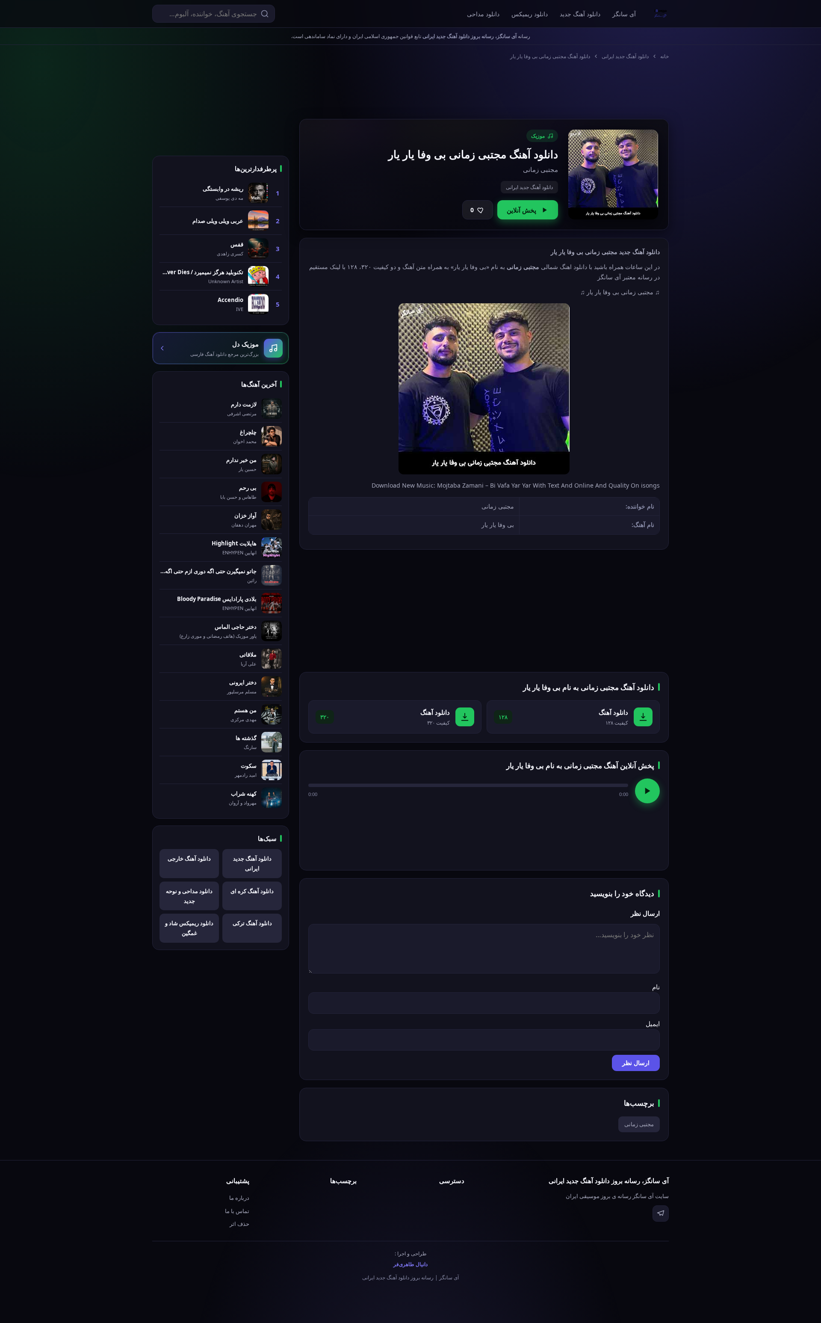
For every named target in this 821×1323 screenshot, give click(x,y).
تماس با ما (237, 1211)
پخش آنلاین (521, 210)
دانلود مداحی (483, 14)
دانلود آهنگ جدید (580, 14)
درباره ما (239, 1198)
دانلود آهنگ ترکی (252, 923)
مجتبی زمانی (639, 1124)
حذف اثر (239, 1224)
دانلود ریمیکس (529, 14)
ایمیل (653, 1023)
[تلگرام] (661, 1213)
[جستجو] (264, 13)
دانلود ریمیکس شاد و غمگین (189, 928)
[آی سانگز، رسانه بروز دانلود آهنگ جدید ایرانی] (661, 14)
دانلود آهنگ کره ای (252, 891)
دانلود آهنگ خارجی (189, 858)
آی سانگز (624, 14)
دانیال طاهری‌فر (410, 1264)
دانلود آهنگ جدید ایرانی (625, 56)
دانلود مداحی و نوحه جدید (189, 896)
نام (656, 987)
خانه (664, 56)
